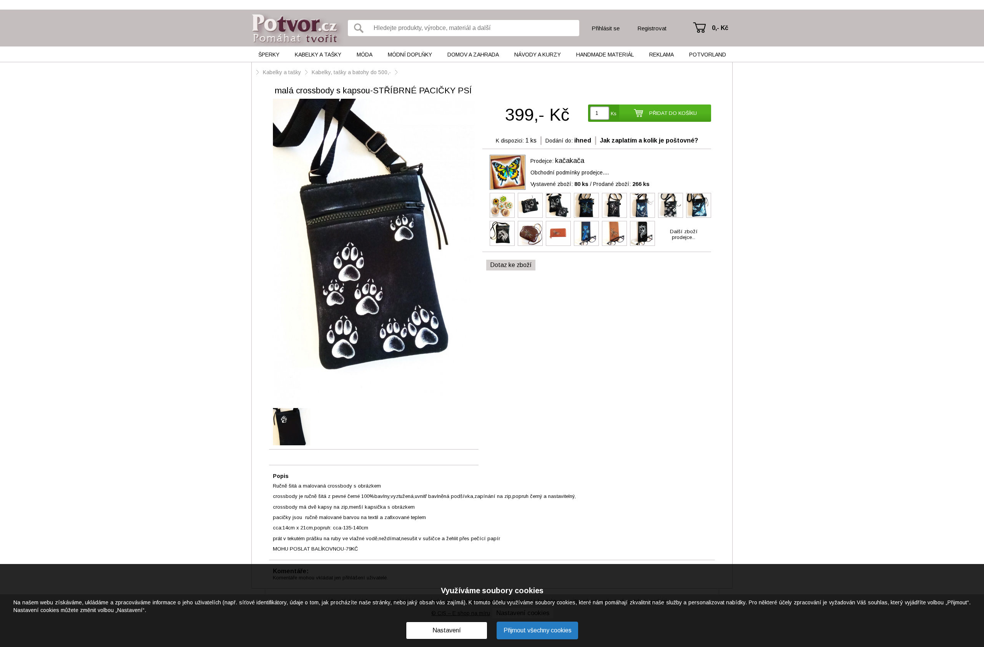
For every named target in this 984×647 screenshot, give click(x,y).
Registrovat (652, 28)
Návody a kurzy (537, 54)
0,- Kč (720, 28)
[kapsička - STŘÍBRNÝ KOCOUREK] (530, 205)
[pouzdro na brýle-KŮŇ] (642, 233)
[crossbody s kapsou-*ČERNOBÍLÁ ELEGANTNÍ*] (670, 205)
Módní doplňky (410, 54)
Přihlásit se (606, 28)
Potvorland (707, 54)
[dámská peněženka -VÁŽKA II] (558, 233)
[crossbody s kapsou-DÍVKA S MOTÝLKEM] (642, 205)
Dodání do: (559, 141)
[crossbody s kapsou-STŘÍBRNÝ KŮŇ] (502, 233)
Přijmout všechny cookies (538, 630)
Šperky (268, 54)
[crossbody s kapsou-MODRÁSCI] (698, 205)
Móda (364, 54)
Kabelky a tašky (318, 54)
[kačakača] (507, 172)
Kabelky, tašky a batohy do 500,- (351, 72)
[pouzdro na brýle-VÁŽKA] (614, 233)
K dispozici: (510, 141)
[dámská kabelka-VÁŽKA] (530, 233)
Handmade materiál (605, 54)
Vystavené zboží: (559, 184)
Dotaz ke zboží (511, 265)
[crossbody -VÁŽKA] (586, 205)
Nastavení (446, 630)
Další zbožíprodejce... (684, 234)
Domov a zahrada (473, 54)
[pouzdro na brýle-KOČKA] (586, 233)
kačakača (569, 160)
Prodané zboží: (621, 184)
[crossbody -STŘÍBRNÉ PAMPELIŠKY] (614, 205)
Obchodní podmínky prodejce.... (569, 172)
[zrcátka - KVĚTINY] (502, 205)
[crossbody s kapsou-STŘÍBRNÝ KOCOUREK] (558, 205)
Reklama (661, 54)
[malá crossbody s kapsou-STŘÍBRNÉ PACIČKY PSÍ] (374, 252)
